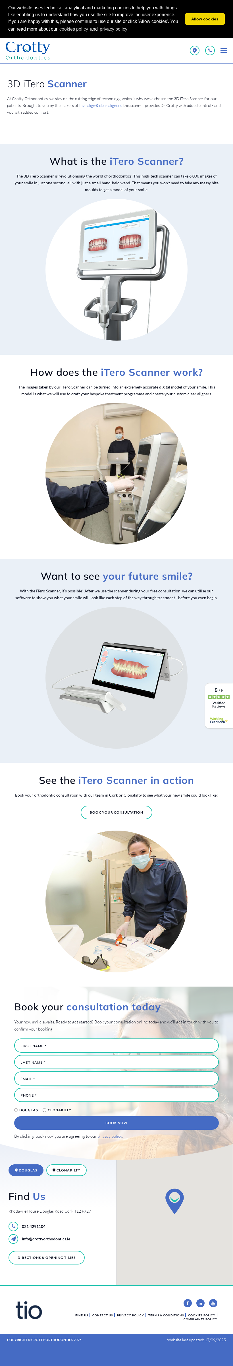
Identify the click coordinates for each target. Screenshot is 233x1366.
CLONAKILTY (59, 1110)
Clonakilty (68, 1170)
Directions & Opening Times (47, 1257)
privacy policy (109, 1136)
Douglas (28, 1110)
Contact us (102, 1315)
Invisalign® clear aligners (100, 105)
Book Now (116, 1123)
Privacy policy (130, 1315)
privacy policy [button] (113, 29)
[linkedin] (200, 1303)
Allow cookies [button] (205, 19)
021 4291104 (33, 1226)
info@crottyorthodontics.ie (45, 1238)
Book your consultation (116, 812)
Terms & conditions (166, 1315)
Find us (81, 1315)
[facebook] (188, 1303)
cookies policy (73, 29)
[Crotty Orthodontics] (31, 50)
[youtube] (213, 1303)
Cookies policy (201, 1315)
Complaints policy (200, 1319)
